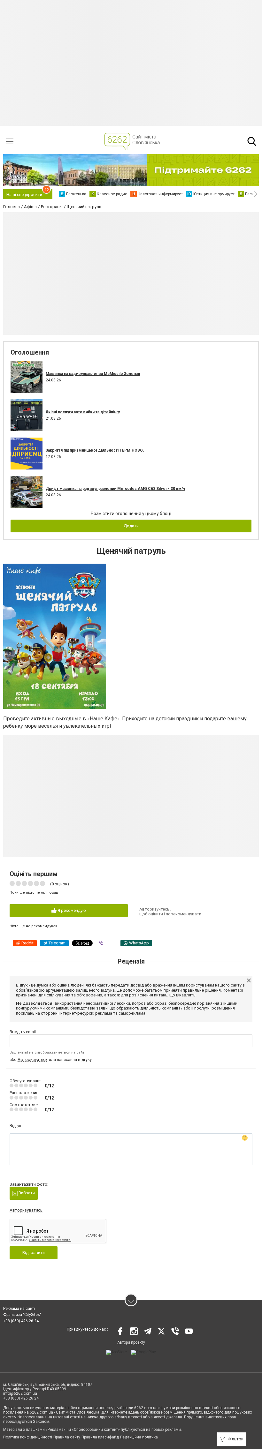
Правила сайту (66, 1437)
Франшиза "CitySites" (22, 1314)
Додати (131, 525)
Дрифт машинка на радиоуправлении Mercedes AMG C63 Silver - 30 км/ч (115, 488)
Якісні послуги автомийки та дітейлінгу (83, 412)
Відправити (33, 1252)
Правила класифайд (100, 1437)
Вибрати (26, 1192)
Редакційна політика (139, 1437)
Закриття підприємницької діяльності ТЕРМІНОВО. (95, 450)
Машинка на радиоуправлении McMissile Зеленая (93, 374)
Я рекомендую (71, 910)
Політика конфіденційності (27, 1437)
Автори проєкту (131, 1342)
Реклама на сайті (19, 1308)
